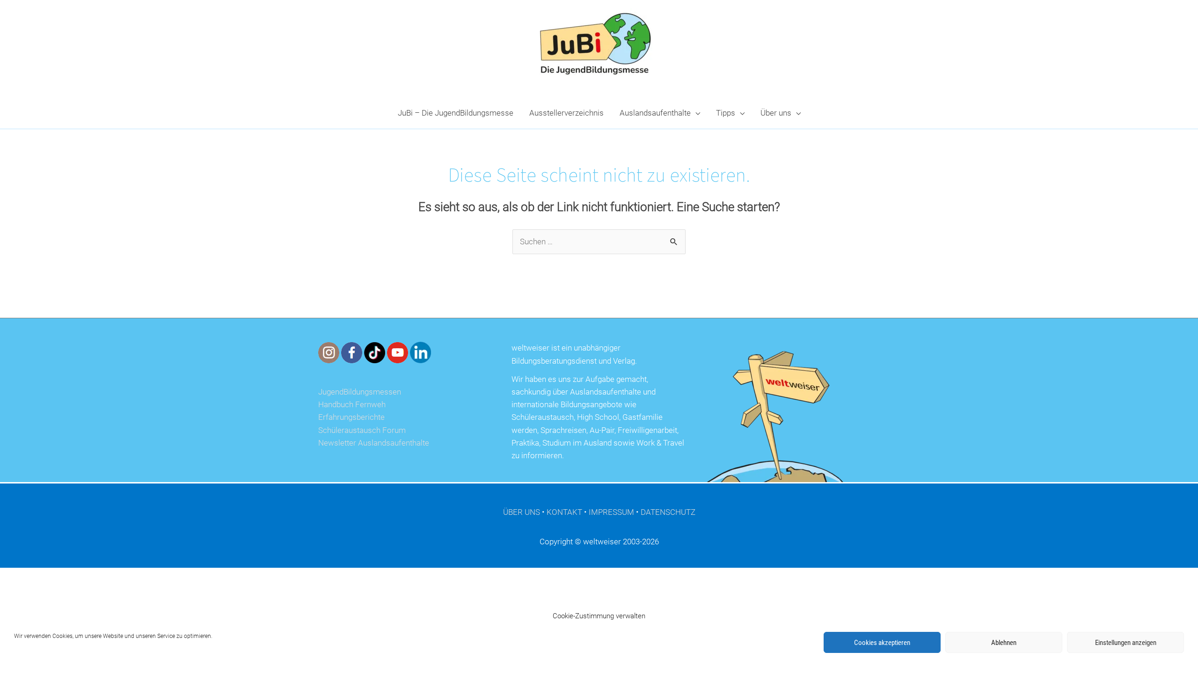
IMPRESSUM (611, 512)
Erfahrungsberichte (351, 417)
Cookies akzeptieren (882, 642)
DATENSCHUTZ (668, 512)
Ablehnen (1003, 642)
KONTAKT (564, 512)
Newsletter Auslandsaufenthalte (373, 442)
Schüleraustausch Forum (362, 430)
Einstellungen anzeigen (1125, 642)
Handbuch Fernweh (352, 404)
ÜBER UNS (521, 512)
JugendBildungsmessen (359, 391)
